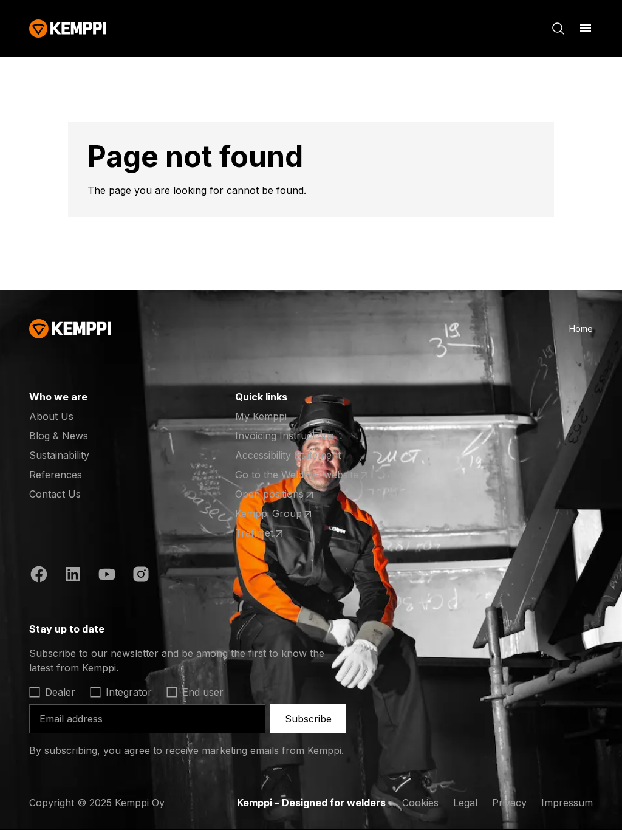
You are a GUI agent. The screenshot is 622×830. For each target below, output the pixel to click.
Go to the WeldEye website (296, 475)
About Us (51, 416)
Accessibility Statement (288, 455)
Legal (465, 803)
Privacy (509, 803)
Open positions (282, 494)
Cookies (420, 803)
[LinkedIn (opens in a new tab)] (73, 576)
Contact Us (55, 494)
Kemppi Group (282, 514)
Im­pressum (567, 803)
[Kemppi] (67, 28)
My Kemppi (261, 416)
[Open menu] (585, 28)
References (55, 474)
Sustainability (59, 455)
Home (581, 328)
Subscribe (308, 719)
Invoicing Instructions (284, 436)
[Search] (558, 28)
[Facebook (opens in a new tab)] (39, 576)
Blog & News (58, 436)
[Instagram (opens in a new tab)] (141, 576)
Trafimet (282, 533)
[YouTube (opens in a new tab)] (107, 576)
